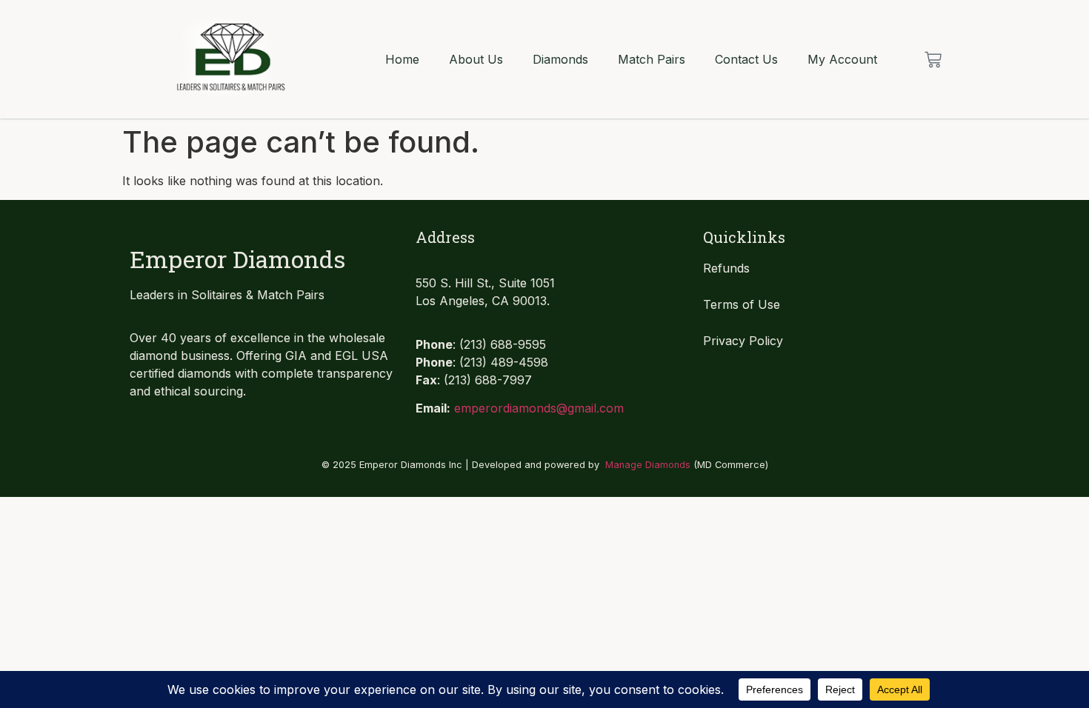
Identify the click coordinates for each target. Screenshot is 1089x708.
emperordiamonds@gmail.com (539, 408)
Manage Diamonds (647, 464)
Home (402, 59)
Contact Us (746, 59)
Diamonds (560, 59)
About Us (476, 59)
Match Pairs (651, 59)
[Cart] (933, 59)
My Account (842, 59)
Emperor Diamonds (237, 259)
